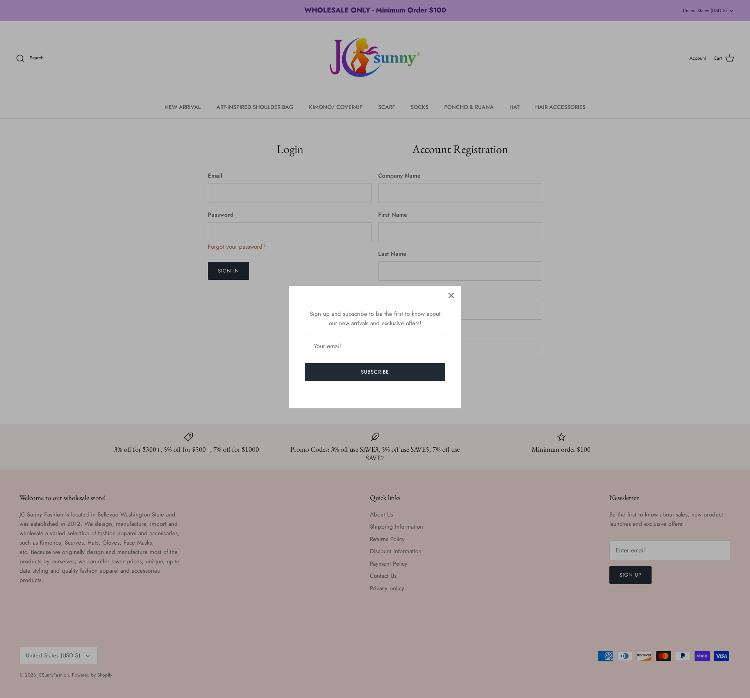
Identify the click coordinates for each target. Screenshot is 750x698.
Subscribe (375, 372)
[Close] (451, 295)
